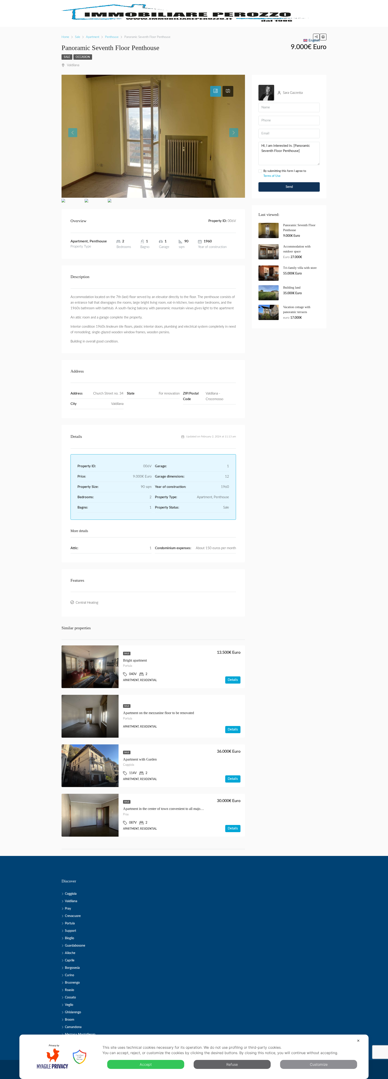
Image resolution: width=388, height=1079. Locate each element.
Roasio (69, 990)
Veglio (69, 1005)
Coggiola (71, 893)
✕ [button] (358, 1040)
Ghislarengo (73, 1012)
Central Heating (87, 602)
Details (233, 680)
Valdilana (71, 901)
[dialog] (193, 1057)
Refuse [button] (232, 1064)
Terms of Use (271, 176)
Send (289, 187)
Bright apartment (135, 660)
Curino (69, 975)
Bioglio (69, 938)
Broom (69, 1019)
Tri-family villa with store (300, 268)
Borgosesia (72, 967)
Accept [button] (146, 1064)
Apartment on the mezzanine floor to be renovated (158, 713)
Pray (68, 908)
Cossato (70, 997)
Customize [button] (319, 1064)
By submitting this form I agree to (284, 174)
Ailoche (70, 953)
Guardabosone (75, 945)
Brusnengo (72, 982)
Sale (67, 57)
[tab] (215, 91)
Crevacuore (73, 916)
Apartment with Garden (140, 759)
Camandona (73, 1027)
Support (70, 930)
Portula (70, 923)
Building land (291, 287)
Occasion (83, 57)
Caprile (69, 960)
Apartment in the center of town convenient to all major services (168, 809)
